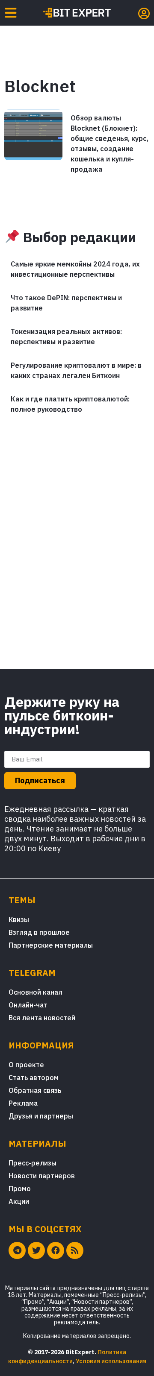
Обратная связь (35, 1090)
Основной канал (35, 992)
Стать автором (34, 1077)
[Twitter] (36, 1250)
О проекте (26, 1064)
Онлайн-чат (28, 1005)
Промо (20, 1188)
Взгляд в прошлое (39, 932)
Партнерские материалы (51, 945)
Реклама (23, 1103)
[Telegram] (17, 1250)
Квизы (19, 919)
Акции (19, 1201)
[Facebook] (55, 1250)
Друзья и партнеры (41, 1116)
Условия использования (111, 1361)
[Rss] (74, 1250)
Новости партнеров (42, 1175)
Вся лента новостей (42, 1017)
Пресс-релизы (32, 1163)
